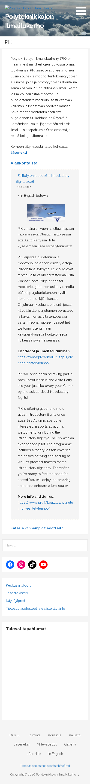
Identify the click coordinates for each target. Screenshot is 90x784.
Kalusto (75, 735)
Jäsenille (34, 754)
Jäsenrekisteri (17, 593)
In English (55, 754)
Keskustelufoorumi (20, 585)
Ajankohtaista (24, 163)
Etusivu (14, 735)
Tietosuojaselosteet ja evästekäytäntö (35, 608)
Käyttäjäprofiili (16, 601)
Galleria (70, 744)
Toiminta (34, 735)
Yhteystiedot (47, 744)
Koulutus (54, 735)
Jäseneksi (19, 152)
